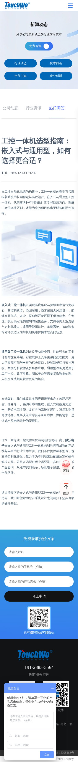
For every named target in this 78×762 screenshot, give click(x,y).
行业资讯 (33, 108)
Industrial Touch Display (58, 758)
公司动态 (10, 108)
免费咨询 (35, 46)
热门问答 (57, 108)
